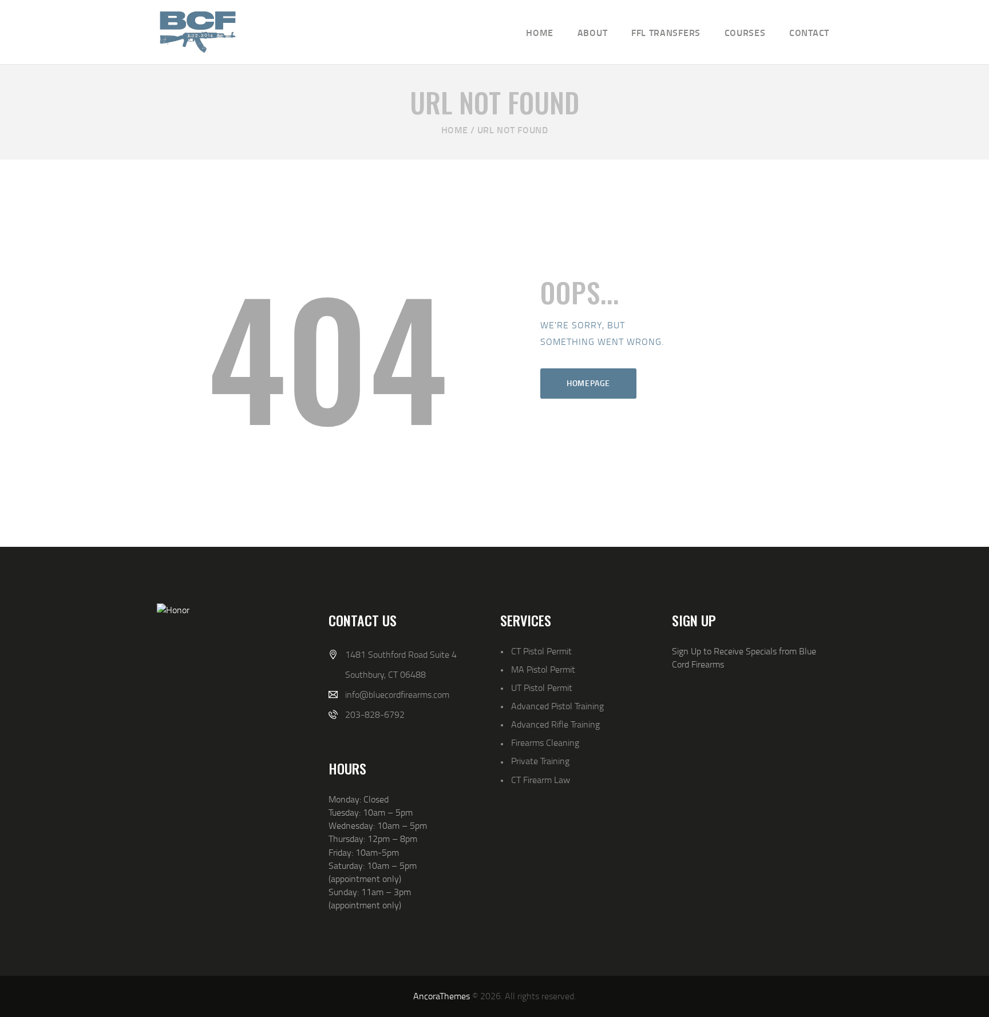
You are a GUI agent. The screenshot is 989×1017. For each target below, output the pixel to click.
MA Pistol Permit (543, 669)
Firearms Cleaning (545, 742)
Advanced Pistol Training (557, 706)
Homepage (588, 383)
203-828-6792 (375, 714)
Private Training (540, 760)
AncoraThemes (441, 996)
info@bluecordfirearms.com (397, 694)
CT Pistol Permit (541, 651)
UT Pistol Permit (541, 687)
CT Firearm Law (540, 779)
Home (454, 129)
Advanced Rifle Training (555, 724)
